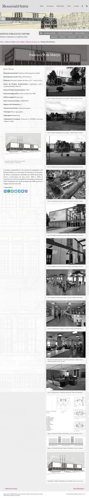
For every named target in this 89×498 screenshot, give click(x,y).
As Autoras (50, 6)
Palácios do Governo (33, 42)
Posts (69, 6)
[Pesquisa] (86, 6)
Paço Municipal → (79, 489)
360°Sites (83, 494)
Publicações (60, 6)
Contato (76, 6)
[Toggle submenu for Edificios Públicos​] (87, 33)
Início (2, 42)
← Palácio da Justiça (10, 489)
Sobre (42, 6)
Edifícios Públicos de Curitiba (15, 42)
